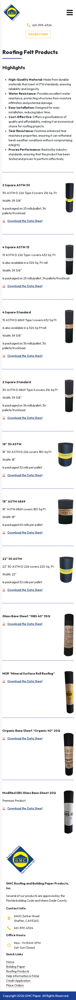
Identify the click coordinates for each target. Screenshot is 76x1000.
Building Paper (15, 967)
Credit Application (18, 981)
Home (10, 962)
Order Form (38, 34)
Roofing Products (17, 971)
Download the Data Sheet (24, 221)
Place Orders (15, 985)
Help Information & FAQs (22, 976)
